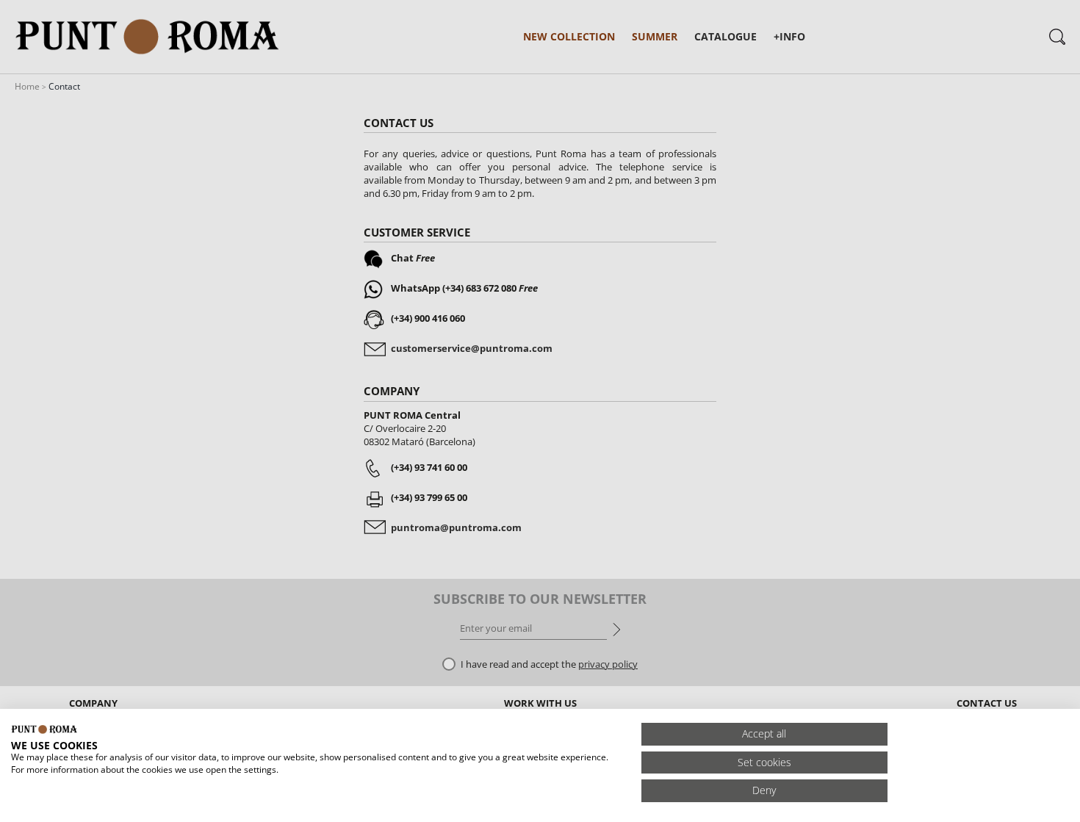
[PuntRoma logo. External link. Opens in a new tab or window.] (44, 729)
